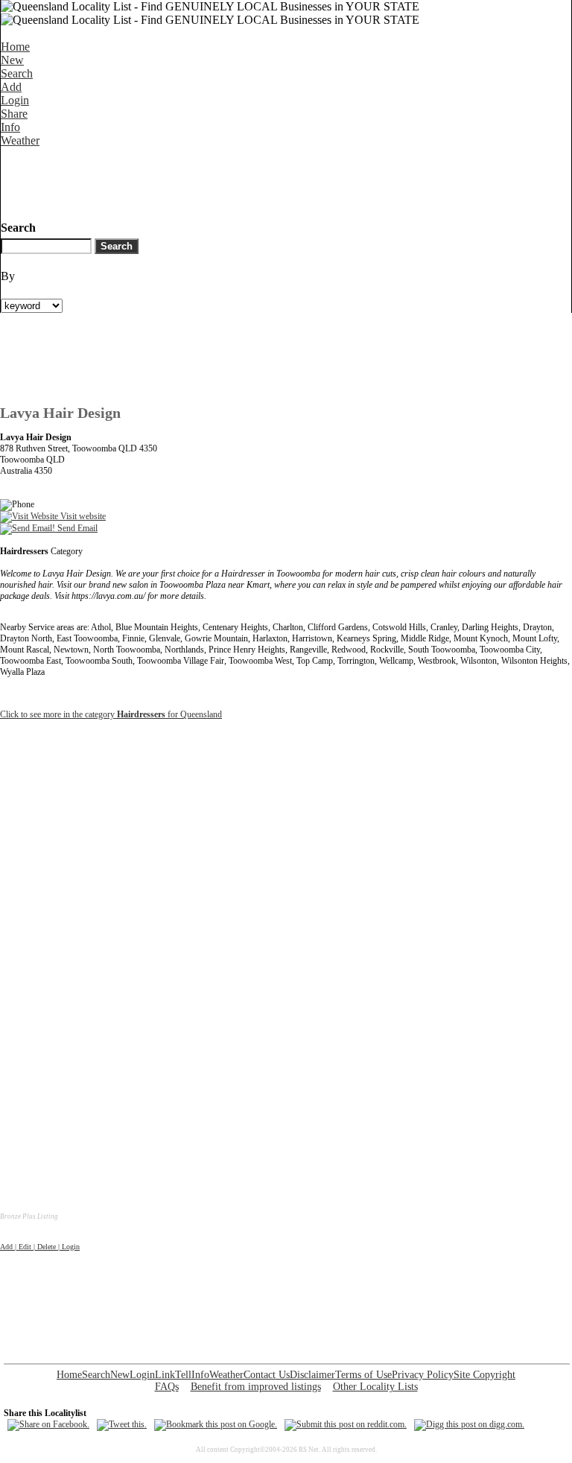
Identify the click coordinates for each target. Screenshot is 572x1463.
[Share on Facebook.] (48, 1424)
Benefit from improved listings (256, 1386)
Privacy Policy (423, 1374)
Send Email (76, 528)
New (12, 60)
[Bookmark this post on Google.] (215, 1424)
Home (15, 46)
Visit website (82, 516)
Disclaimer (312, 1374)
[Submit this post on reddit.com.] (345, 1424)
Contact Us (267, 1374)
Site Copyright (484, 1374)
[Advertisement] (272, 181)
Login (15, 100)
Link (165, 1374)
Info (10, 127)
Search (17, 73)
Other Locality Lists (375, 1386)
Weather (20, 140)
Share (14, 113)
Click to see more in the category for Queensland (111, 714)
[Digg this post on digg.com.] (469, 1424)
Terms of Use (363, 1374)
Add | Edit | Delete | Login (40, 1247)
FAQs (167, 1386)
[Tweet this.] (121, 1424)
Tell (183, 1374)
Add (11, 86)
